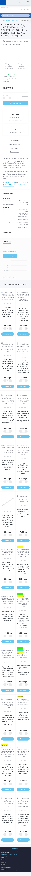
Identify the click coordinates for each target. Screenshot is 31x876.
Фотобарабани (6, 20)
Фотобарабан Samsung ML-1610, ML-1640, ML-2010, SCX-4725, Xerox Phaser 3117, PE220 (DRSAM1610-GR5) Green (7, 365)
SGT (10, 81)
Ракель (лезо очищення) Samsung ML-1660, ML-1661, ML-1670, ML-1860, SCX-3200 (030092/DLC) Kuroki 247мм (23, 467)
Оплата (15, 129)
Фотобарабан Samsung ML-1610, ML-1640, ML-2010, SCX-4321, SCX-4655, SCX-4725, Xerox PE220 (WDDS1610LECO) (23, 314)
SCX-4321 (16, 184)
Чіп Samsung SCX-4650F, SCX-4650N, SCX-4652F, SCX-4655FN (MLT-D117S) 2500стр (8, 566)
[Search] (28, 15)
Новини (3, 859)
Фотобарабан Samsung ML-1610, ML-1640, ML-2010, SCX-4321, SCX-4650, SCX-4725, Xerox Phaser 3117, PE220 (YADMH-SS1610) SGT (23, 366)
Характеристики (14, 144)
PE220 (12, 186)
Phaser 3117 (6, 186)
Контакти (3, 862)
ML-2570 (5, 184)
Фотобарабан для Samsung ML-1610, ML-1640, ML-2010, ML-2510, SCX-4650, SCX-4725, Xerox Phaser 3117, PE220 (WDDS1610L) (23, 820)
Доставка (15, 114)
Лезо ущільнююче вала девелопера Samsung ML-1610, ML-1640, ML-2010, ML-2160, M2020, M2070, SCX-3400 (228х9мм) (7, 520)
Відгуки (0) (14, 148)
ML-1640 (13, 182)
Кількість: (5, 95)
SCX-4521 (22, 184)
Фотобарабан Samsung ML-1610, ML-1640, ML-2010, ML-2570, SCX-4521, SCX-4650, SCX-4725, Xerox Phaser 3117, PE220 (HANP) (8, 769)
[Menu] (3, 2)
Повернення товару (6, 867)
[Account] (10, 2)
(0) (7, 79)
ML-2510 (24, 182)
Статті (2, 861)
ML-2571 (10, 184)
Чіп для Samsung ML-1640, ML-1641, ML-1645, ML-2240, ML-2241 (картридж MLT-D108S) (23, 512)
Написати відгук (10, 256)
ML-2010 (19, 182)
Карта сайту (4, 869)
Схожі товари (14, 152)
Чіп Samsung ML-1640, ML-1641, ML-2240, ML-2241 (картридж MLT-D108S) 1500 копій (23, 715)
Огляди (3, 857)
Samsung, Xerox (14, 20)
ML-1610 (8, 182)
